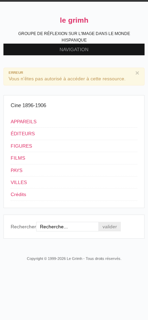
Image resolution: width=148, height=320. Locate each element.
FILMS (18, 158)
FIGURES (21, 146)
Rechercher (23, 226)
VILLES (19, 182)
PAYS (16, 170)
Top (140, 245)
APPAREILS (23, 121)
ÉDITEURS (23, 133)
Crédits (18, 194)
